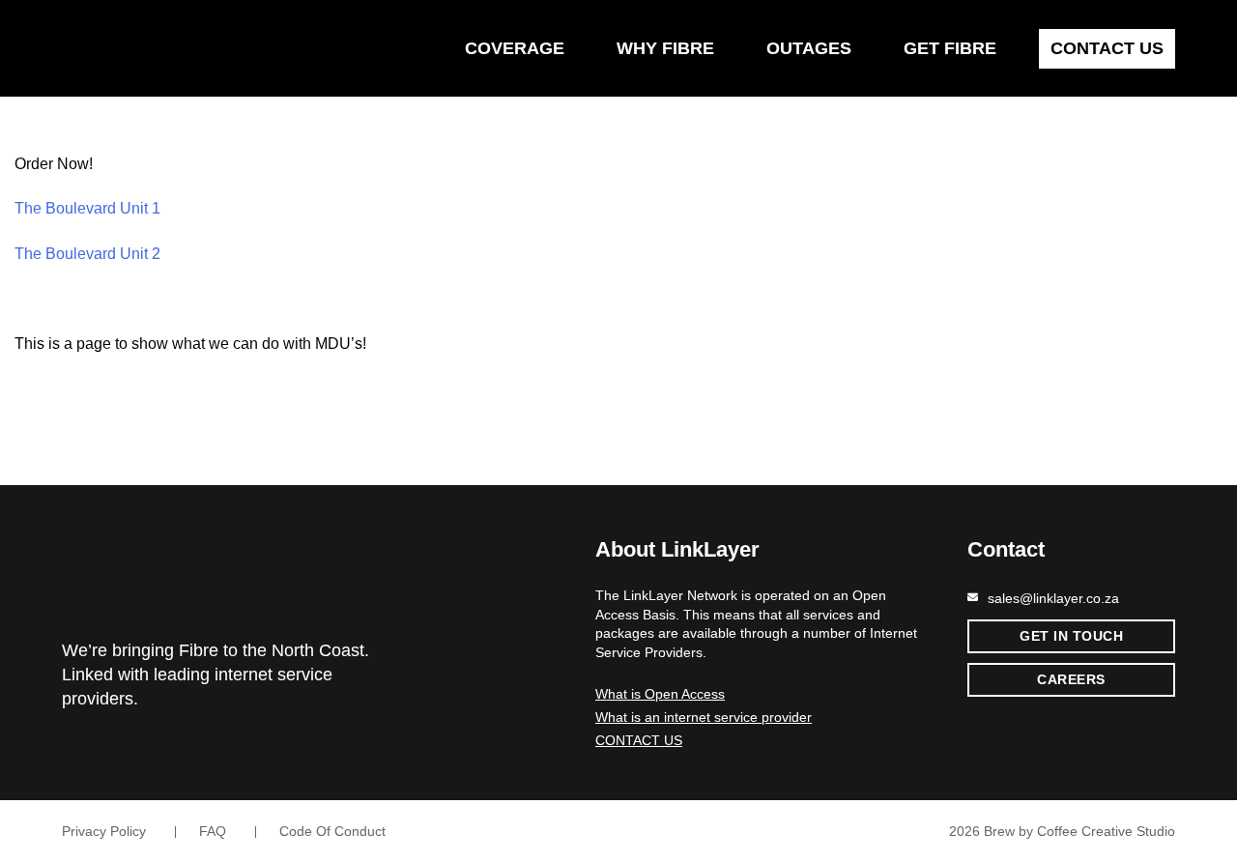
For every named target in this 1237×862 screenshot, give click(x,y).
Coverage (514, 48)
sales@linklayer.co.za (1053, 598)
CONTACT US (638, 740)
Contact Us (1107, 48)
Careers (1071, 679)
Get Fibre (950, 48)
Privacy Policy (104, 831)
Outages (808, 48)
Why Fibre (665, 48)
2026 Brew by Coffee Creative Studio (1060, 831)
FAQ (212, 831)
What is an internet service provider (703, 717)
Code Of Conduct (332, 831)
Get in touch (1071, 636)
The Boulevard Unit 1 (87, 208)
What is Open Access (660, 694)
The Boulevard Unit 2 (87, 253)
